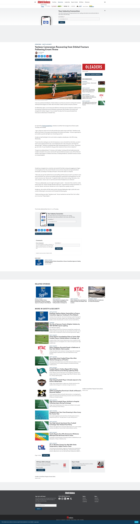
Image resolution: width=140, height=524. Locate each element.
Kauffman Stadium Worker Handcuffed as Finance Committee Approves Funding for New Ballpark (63, 262)
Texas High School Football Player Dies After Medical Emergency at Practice (89, 103)
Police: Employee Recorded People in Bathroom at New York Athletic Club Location (89, 97)
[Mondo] (81, 6)
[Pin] (47, 56)
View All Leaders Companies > (93, 74)
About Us (58, 519)
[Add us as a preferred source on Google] (50, 56)
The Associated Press (47, 125)
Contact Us (63, 519)
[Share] (39, 56)
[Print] (36, 56)
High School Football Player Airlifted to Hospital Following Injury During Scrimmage (64, 402)
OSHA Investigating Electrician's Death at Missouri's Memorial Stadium (65, 391)
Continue (58, 248)
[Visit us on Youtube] (68, 498)
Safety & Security (47, 44)
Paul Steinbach (41, 52)
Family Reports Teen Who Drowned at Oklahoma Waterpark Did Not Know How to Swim (64, 434)
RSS (78, 519)
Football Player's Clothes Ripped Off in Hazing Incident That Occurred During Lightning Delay (63, 369)
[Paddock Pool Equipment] (92, 6)
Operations (38, 44)
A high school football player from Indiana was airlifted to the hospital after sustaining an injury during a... (64, 405)
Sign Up (62, 22)
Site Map (82, 519)
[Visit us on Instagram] (62, 498)
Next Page (45, 455)
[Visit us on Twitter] (71, 498)
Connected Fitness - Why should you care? (89, 83)
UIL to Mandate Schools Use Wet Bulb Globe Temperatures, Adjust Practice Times (63, 445)
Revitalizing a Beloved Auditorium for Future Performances (96, 300)
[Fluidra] (87, 6)
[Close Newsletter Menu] (105, 10)
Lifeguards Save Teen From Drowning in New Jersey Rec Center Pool (65, 413)
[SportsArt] (74, 6)
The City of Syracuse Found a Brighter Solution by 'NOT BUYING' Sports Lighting (64, 325)
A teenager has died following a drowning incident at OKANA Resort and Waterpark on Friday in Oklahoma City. (65, 438)
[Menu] (35, 2)
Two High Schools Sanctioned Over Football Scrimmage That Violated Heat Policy (62, 423)
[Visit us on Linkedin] (65, 498)
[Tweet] (45, 56)
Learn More (41, 470)
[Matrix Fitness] (56, 6)
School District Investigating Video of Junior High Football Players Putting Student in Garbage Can (88, 90)
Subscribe (68, 519)
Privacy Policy (73, 519)
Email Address (62, 16)
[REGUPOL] (43, 6)
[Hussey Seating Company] (68, 6)
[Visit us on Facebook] (59, 498)
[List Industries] (50, 6)
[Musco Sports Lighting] (62, 6)
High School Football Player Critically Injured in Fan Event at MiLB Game (65, 380)
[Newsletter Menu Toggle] (105, 2)
